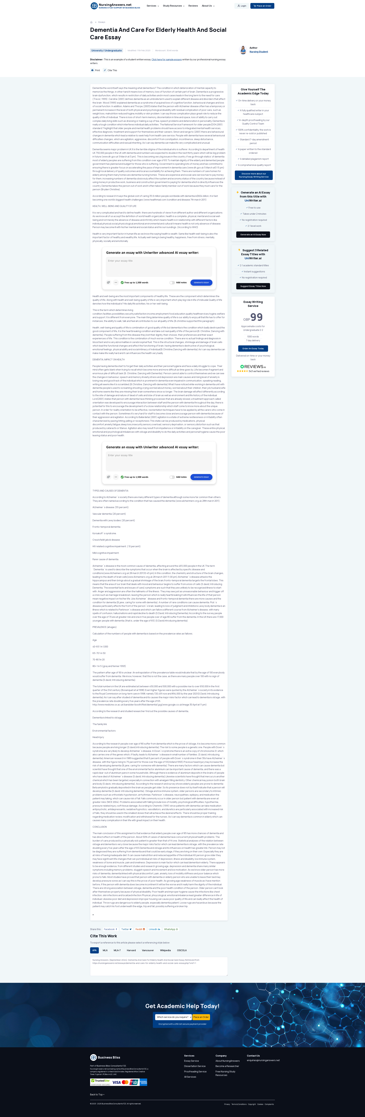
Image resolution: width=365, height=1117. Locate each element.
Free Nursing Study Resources (225, 1073)
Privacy (227, 1104)
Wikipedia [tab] (165, 950)
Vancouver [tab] (148, 950)
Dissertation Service (195, 1066)
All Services (190, 1076)
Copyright (252, 1104)
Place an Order (264, 5)
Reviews (193, 5)
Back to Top (96, 1094)
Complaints (269, 1104)
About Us (207, 5)
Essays (101, 22)
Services (151, 5)
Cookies (260, 1104)
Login (243, 5)
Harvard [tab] (131, 950)
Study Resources (172, 5)
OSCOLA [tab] (182, 950)
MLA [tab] (105, 950)
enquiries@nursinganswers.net (263, 1060)
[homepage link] (91, 22)
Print (97, 70)
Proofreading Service (195, 1071)
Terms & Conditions (239, 1104)
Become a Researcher (227, 1066)
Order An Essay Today (253, 348)
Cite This (112, 70)
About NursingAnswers (228, 1060)
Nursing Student (259, 51)
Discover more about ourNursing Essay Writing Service (254, 175)
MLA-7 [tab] (117, 950)
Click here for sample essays (167, 59)
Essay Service (191, 1060)
